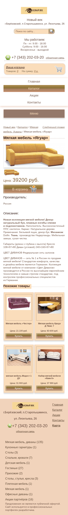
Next (60, 170)
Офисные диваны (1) (18, 494)
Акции (34, 95)
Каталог (34, 88)
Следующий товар (54, 127)
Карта (56, 425)
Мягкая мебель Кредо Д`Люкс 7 (49, 324)
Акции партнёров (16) (19, 499)
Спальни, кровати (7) (18, 457)
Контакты (34, 102)
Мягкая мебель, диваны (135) (24, 442)
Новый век (9, 127)
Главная (34, 81)
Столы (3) (11, 452)
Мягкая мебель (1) (17, 489)
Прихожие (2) (13, 473)
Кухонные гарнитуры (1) (20, 447)
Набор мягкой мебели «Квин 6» (49, 377)
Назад (8, 153)
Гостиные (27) (14, 468)
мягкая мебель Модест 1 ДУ (19, 377)
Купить (18, 336)
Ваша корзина (15, 67)
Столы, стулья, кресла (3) (21, 478)
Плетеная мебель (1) (18, 483)
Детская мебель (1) (17, 462)
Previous (9, 170)
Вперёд (59, 153)
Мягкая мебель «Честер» (19, 323)
